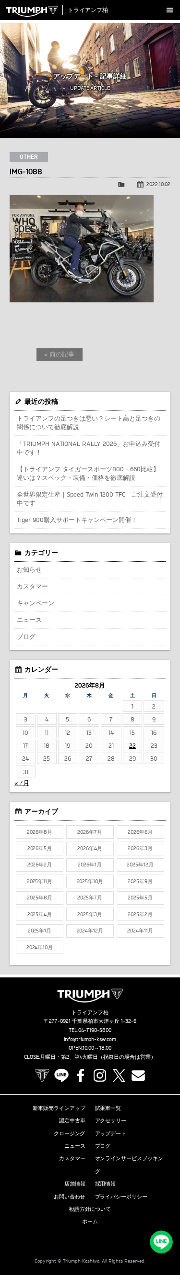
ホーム (90, 1221)
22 (132, 745)
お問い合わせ (69, 1196)
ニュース (29, 619)
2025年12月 (140, 864)
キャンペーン (35, 603)
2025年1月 (40, 930)
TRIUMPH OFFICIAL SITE (42, 1075)
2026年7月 (89, 832)
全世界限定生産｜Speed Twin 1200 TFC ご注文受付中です (90, 498)
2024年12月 (90, 930)
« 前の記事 (59, 354)
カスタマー (32, 586)
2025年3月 (89, 914)
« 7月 (21, 783)
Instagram (100, 1075)
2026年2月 (39, 864)
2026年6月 (140, 832)
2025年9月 (140, 881)
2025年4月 (39, 914)
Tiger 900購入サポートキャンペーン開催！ (77, 519)
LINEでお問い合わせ (161, 1242)
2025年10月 (90, 881)
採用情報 (105, 1183)
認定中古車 (72, 1120)
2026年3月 (140, 848)
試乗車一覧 (108, 1108)
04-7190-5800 (94, 1030)
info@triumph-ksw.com (90, 1039)
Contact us (138, 1075)
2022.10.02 (158, 184)
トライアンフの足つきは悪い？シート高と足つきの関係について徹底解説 (88, 422)
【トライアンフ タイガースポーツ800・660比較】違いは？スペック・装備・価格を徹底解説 (88, 473)
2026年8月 (39, 832)
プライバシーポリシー (121, 1196)
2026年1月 (90, 864)
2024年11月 (140, 930)
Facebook (80, 1075)
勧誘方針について (90, 1209)
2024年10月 (39, 947)
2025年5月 (140, 897)
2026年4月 (89, 848)
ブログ (26, 636)
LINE (61, 1075)
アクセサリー (111, 1120)
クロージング (69, 1133)
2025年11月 (40, 881)
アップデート (111, 1133)
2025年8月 (39, 897)
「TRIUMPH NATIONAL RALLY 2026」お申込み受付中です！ (88, 448)
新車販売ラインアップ (59, 1108)
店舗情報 (74, 1183)
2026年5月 (39, 848)
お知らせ (29, 569)
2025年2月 (140, 914)
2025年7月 (89, 897)
